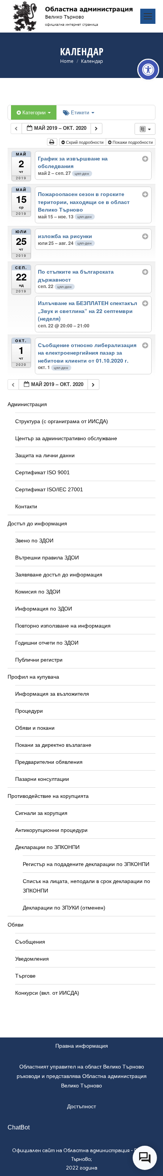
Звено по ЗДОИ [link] (34, 540)
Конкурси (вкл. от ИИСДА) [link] (47, 993)
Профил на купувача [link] (33, 677)
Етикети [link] (81, 112)
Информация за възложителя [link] (52, 694)
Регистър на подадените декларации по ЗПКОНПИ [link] (86, 864)
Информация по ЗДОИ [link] (43, 609)
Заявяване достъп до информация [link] (58, 575)
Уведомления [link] (32, 959)
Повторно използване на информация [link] (63, 626)
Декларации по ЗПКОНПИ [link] (47, 847)
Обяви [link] (16, 925)
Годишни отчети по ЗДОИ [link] (46, 643)
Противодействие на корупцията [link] (48, 796)
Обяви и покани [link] (35, 728)
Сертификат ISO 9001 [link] (42, 472)
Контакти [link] (26, 506)
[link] (148, 69)
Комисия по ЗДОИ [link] (37, 592)
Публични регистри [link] (39, 660)
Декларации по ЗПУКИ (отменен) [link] (64, 908)
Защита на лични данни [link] (45, 455)
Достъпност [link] (81, 1106)
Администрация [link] (27, 404)
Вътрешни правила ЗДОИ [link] (47, 558)
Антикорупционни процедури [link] (51, 830)
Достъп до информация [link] (37, 523)
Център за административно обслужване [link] (66, 438)
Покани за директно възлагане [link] (53, 745)
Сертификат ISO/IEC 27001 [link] (49, 489)
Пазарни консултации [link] (42, 779)
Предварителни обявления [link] (49, 762)
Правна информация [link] (81, 1046)
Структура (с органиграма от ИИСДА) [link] (61, 421)
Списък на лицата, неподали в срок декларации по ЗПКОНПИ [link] (86, 886)
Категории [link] (34, 112)
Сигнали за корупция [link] (41, 813)
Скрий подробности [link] (85, 142)
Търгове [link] (25, 976)
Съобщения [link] (30, 942)
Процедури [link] (29, 711)
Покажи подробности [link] (132, 142)
